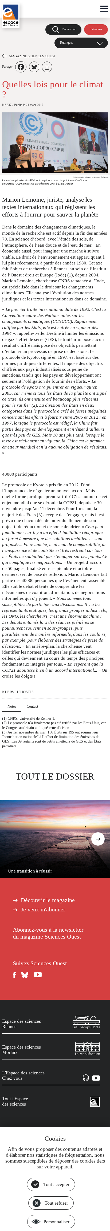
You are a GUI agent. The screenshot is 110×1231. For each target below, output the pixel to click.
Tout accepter (56, 1184)
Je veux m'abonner (43, 909)
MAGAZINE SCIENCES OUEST (32, 56)
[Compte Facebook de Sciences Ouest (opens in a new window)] (14, 975)
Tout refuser (56, 1203)
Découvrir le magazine (48, 900)
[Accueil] (10, 15)
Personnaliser (56, 1221)
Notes (11, 706)
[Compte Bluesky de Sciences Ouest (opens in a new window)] (25, 975)
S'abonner (96, 29)
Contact (32, 706)
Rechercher (69, 29)
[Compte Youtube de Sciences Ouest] (38, 975)
